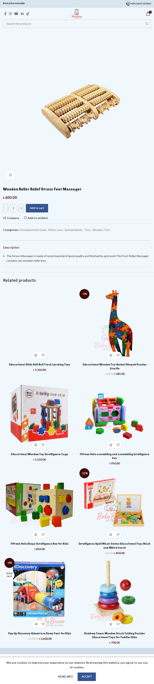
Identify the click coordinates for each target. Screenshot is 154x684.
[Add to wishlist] (43, 355)
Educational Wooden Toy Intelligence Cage (39, 454)
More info (66, 676)
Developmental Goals (32, 229)
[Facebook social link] (5, 14)
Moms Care (55, 229)
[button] (36, 355)
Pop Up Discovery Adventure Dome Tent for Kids (39, 633)
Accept (87, 676)
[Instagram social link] (10, 14)
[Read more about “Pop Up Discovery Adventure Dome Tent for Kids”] (36, 624)
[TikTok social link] (27, 14)
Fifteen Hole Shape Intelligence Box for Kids (40, 543)
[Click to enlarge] (10, 175)
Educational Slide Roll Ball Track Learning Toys (39, 364)
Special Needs (73, 229)
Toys (87, 229)
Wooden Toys (101, 229)
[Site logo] (77, 13)
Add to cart (37, 208)
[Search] (147, 24)
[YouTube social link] (16, 14)
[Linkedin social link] (22, 14)
